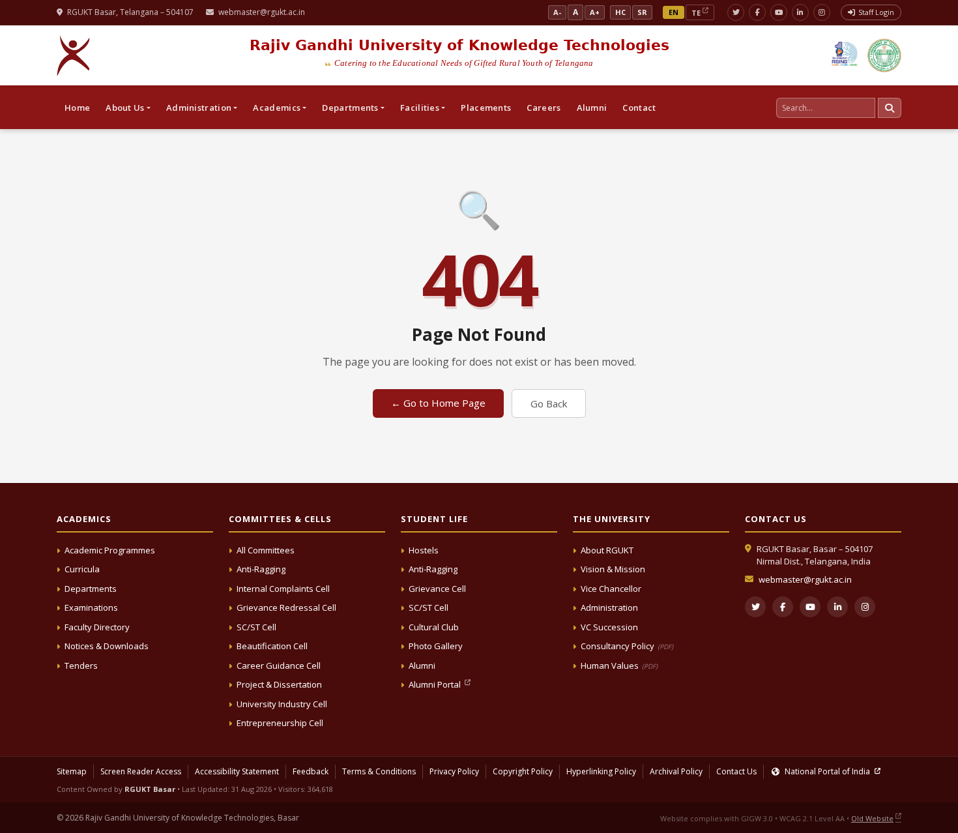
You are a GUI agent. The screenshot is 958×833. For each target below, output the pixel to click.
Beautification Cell (272, 646)
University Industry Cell (282, 704)
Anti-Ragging (261, 569)
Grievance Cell (437, 588)
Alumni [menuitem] (592, 107)
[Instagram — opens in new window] (821, 12)
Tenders (81, 665)
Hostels (424, 550)
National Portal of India (827, 771)
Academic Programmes (110, 550)
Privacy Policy (454, 771)
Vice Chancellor (611, 588)
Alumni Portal (436, 684)
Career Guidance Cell (279, 665)
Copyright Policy (523, 771)
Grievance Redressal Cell (286, 607)
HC (620, 12)
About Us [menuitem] (125, 107)
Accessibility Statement (237, 771)
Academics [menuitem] (276, 107)
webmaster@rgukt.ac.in (261, 12)
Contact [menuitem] (639, 107)
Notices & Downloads (107, 646)
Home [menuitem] (77, 107)
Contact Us (736, 771)
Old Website (872, 818)
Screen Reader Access (140, 771)
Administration (609, 607)
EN (673, 12)
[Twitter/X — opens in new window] (735, 12)
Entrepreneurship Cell (280, 723)
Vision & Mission (613, 569)
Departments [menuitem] (350, 107)
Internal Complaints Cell (283, 588)
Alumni (422, 665)
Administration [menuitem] (198, 107)
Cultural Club (434, 627)
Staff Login (876, 12)
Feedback (310, 771)
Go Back (548, 403)
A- (557, 12)
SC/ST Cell (256, 627)
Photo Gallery (436, 646)
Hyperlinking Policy (601, 771)
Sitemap (72, 771)
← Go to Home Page (438, 402)
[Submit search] (889, 108)
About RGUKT (607, 550)
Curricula (82, 569)
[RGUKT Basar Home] (74, 55)
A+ (595, 12)
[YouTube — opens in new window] (778, 12)
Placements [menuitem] (486, 107)
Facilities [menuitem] (419, 107)
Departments (91, 588)
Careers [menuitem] (543, 107)
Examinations (91, 607)
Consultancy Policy (627, 646)
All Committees (266, 550)
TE (696, 13)
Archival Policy (676, 771)
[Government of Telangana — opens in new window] (845, 55)
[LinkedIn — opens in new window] (800, 12)
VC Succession (609, 627)
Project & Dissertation (279, 684)
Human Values (619, 665)
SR (642, 12)
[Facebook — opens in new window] (757, 12)
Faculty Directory (97, 627)
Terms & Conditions (379, 771)
